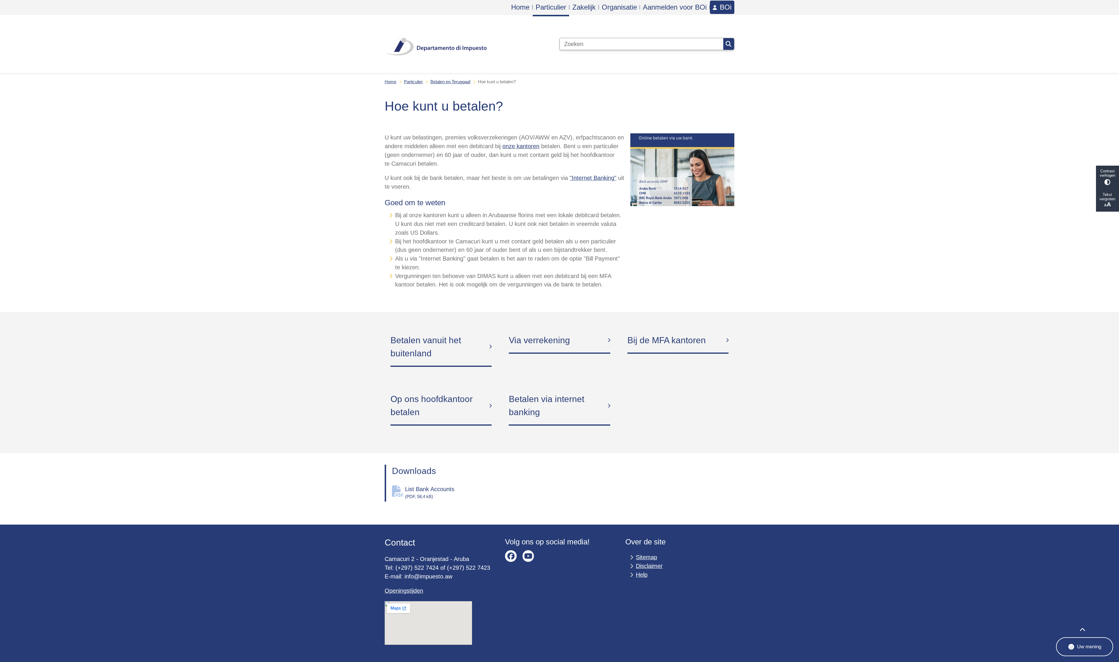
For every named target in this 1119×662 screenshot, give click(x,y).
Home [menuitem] (520, 7)
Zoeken (728, 44)
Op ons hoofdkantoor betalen (431, 405)
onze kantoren (520, 146)
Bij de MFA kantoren (666, 340)
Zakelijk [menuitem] (584, 7)
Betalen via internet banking (546, 405)
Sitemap (646, 557)
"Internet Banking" (593, 178)
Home (390, 81)
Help (642, 574)
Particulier (413, 81)
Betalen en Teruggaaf (450, 81)
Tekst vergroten (1107, 196)
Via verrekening (539, 340)
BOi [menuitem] (725, 7)
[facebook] (511, 556)
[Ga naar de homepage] (436, 43)
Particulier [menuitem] (551, 7)
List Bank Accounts (429, 492)
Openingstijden (404, 590)
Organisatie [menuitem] (619, 7)
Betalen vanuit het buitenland (425, 346)
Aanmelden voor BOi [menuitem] (675, 7)
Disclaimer (649, 566)
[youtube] (528, 556)
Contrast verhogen (1107, 173)
